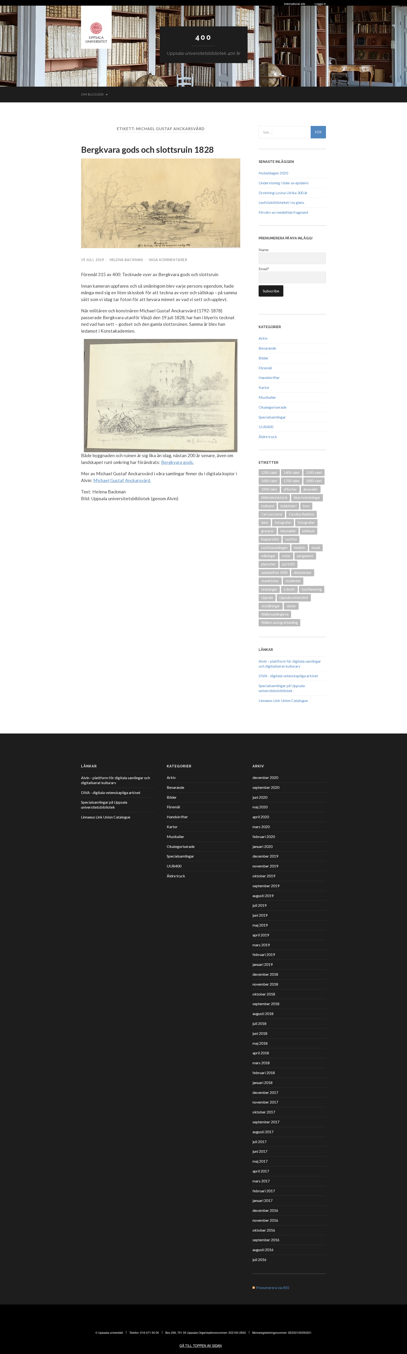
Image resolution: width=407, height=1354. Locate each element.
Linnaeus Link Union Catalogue (283, 700)
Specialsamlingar (272, 417)
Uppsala (267, 598)
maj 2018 (260, 1043)
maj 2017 (260, 1161)
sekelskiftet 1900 (274, 573)
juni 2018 (259, 1033)
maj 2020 (260, 807)
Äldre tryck (268, 436)
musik (316, 548)
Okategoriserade (272, 407)
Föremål (265, 368)
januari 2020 (262, 846)
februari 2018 (263, 1072)
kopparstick (270, 539)
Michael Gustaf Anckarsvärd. (122, 480)
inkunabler (288, 531)
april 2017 (260, 1171)
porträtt (288, 564)
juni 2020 (259, 797)
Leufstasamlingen (274, 548)
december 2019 (265, 856)
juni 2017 (259, 1151)
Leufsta (291, 539)
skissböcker (303, 573)
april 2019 (260, 935)
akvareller (310, 489)
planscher (268, 564)
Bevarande (267, 348)
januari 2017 (262, 1200)
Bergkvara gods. (177, 462)
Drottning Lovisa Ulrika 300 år (283, 192)
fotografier (306, 522)
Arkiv (263, 338)
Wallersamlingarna (275, 614)
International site (294, 4)
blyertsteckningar (307, 498)
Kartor (264, 387)
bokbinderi (289, 506)
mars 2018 (261, 1062)
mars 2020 (261, 826)
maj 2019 (260, 925)
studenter (293, 581)
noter (286, 556)
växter (291, 606)
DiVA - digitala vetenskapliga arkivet (288, 675)
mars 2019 (261, 945)
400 (203, 37)
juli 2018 (259, 1023)
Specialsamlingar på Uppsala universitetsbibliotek (282, 688)
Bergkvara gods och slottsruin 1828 (147, 149)
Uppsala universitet (293, 598)
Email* (264, 268)
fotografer (283, 522)
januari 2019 (262, 964)
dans (264, 522)
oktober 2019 (263, 876)
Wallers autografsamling (279, 623)
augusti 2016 (262, 1249)
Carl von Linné (271, 514)
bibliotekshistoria (274, 498)
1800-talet (314, 481)
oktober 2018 (263, 994)
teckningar (269, 589)
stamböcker (270, 581)
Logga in (320, 4)
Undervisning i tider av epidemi (283, 183)
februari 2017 (263, 1191)
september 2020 (265, 787)
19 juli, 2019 (92, 260)
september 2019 (265, 885)
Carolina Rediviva (301, 514)
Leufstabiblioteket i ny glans (281, 202)
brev (306, 506)
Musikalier (267, 397)
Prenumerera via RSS (272, 1287)
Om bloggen (92, 94)
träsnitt (289, 589)
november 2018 (265, 984)
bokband (267, 506)
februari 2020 (263, 836)
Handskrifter (269, 377)
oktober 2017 (263, 1112)
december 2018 (265, 974)
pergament (305, 556)
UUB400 (266, 426)
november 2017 (265, 1102)
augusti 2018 (262, 1013)
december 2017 (265, 1092)
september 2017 (265, 1122)
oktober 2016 (263, 1230)
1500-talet (314, 473)
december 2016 (265, 1210)
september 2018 (265, 1003)
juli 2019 (259, 905)
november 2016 (265, 1220)
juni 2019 (259, 915)
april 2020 (260, 816)
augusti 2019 (262, 895)
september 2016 (265, 1239)
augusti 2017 (262, 1131)
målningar (268, 556)
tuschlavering (311, 589)
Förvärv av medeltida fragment (283, 212)
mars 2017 (261, 1181)
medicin (299, 548)
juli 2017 (259, 1141)
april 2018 (260, 1053)
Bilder (264, 358)
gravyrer (267, 531)
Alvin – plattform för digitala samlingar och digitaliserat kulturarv (290, 663)
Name (264, 249)
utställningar (270, 606)
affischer (290, 489)
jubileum (308, 531)
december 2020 (265, 777)
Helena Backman (126, 260)
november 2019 (265, 866)
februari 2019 (263, 954)
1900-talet (269, 489)
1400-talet (292, 473)
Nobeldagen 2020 (273, 173)
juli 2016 (259, 1259)
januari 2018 (262, 1082)
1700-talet (292, 481)
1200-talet (269, 473)
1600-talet (269, 481)
